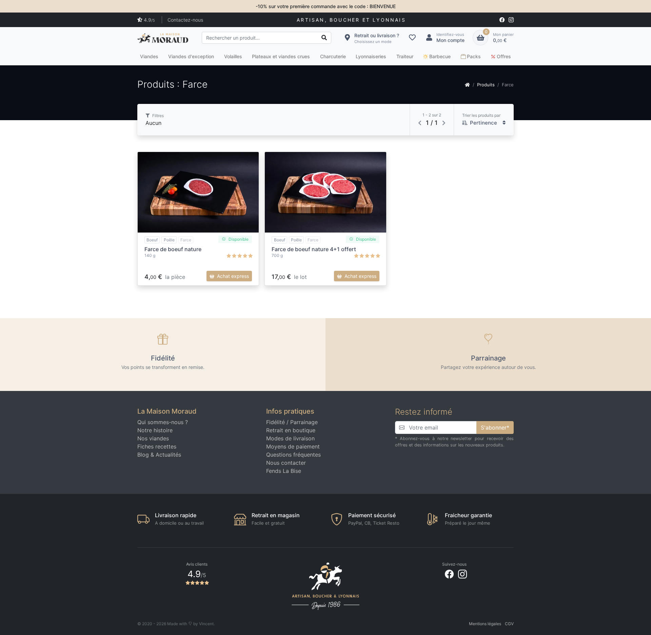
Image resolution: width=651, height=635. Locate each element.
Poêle (169, 239)
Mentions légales (485, 623)
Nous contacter (286, 462)
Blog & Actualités (159, 454)
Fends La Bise (283, 470)
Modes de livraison (290, 438)
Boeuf (152, 239)
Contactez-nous (185, 20)
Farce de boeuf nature (172, 249)
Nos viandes (153, 438)
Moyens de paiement (293, 446)
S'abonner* (495, 427)
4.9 (149, 20)
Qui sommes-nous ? (162, 422)
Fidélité (275, 422)
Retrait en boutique (290, 430)
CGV (509, 623)
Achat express (233, 276)
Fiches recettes (156, 446)
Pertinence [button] (483, 122)
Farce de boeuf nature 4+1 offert (314, 249)
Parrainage (304, 422)
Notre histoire (155, 430)
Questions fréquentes (293, 454)
